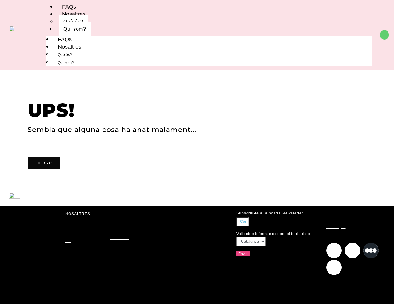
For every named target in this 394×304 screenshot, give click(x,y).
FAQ (69, 241)
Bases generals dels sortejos (354, 233)
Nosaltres (74, 14)
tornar (44, 163)
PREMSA (118, 225)
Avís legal (336, 227)
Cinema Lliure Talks (180, 213)
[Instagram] (334, 250)
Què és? (73, 21)
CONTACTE (121, 213)
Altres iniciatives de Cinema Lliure (195, 225)
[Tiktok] (334, 267)
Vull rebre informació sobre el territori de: (273, 234)
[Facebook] (352, 250)
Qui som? (74, 29)
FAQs (65, 39)
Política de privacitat (346, 220)
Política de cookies (345, 213)
